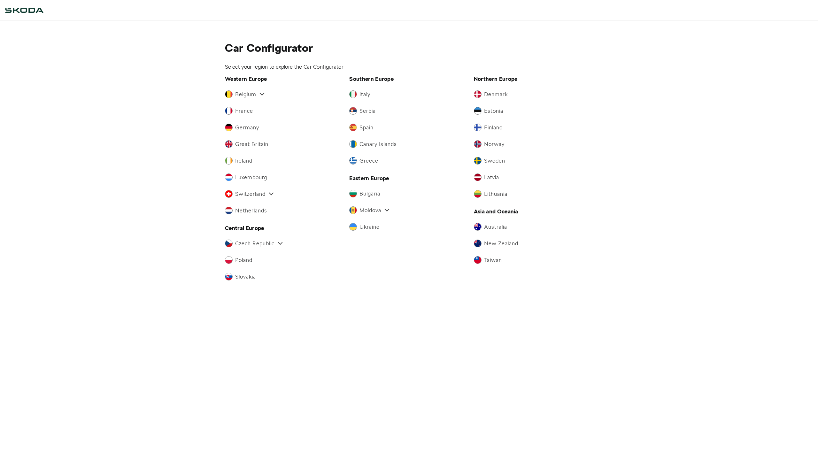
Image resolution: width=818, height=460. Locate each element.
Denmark (496, 94)
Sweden (494, 160)
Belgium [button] (245, 94)
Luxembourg (251, 177)
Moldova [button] (370, 210)
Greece (368, 160)
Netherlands (251, 210)
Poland (243, 260)
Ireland (243, 160)
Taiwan (493, 260)
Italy (364, 94)
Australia (495, 227)
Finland (493, 127)
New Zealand (501, 243)
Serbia (367, 111)
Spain (366, 127)
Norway (494, 144)
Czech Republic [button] (254, 243)
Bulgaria (369, 193)
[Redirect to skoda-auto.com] (24, 10)
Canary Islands (378, 144)
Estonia (493, 111)
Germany (247, 127)
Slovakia (245, 276)
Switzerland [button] (250, 194)
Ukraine (369, 227)
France (244, 111)
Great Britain (251, 144)
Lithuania (495, 194)
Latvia (491, 177)
